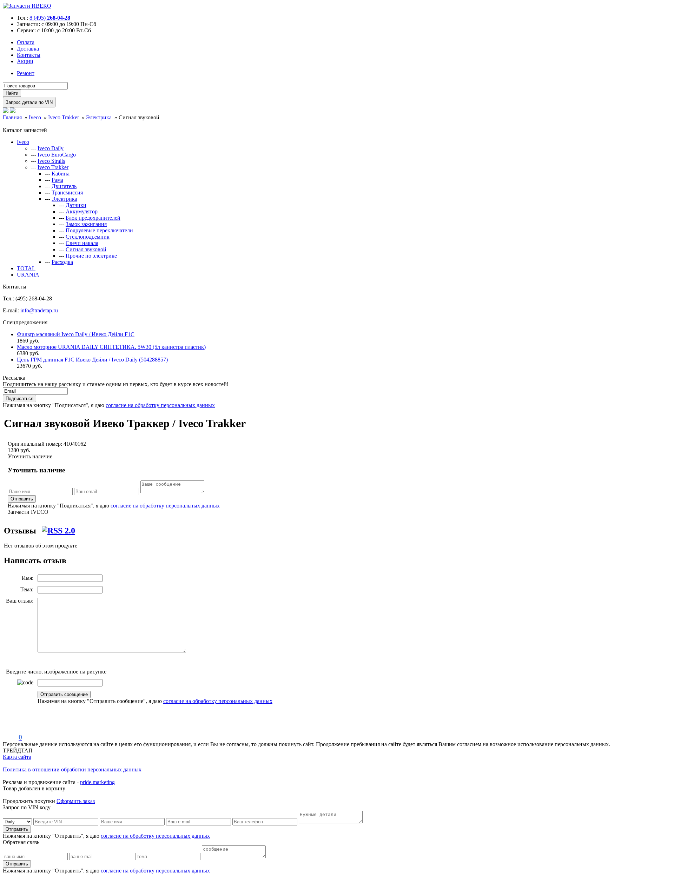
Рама (57, 180)
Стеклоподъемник (88, 237)
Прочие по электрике (91, 256)
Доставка (28, 49)
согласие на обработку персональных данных (160, 405)
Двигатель (64, 186)
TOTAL (26, 268)
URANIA (28, 275)
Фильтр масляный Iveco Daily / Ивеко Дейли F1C (75, 334)
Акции (25, 61)
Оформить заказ (76, 801)
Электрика (64, 199)
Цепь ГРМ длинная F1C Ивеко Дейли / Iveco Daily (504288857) (92, 360)
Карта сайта (17, 757)
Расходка (62, 262)
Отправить (22, 499)
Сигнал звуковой (86, 249)
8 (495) (49, 18)
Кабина (61, 174)
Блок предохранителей (93, 218)
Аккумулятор (82, 211)
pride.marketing (97, 782)
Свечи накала (82, 243)
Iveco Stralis (51, 161)
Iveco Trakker (53, 167)
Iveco (23, 142)
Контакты (28, 55)
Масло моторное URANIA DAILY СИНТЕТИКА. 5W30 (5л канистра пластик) (111, 347)
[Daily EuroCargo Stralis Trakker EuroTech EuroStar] (18, 821)
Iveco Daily (51, 148)
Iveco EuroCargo (57, 155)
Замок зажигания (86, 224)
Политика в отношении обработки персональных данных (72, 769)
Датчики (76, 205)
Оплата (25, 42)
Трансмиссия (67, 192)
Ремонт (25, 73)
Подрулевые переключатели (99, 230)
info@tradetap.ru (39, 310)
